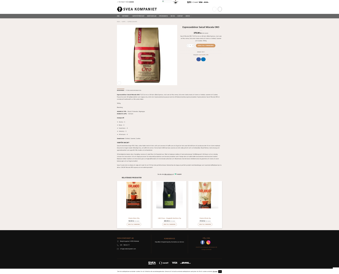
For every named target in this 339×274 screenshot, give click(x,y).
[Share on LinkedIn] (203, 59)
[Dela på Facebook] (198, 59)
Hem (118, 16)
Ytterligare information (133, 90)
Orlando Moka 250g (133, 218)
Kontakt (180, 16)
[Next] (222, 205)
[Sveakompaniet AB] (137, 9)
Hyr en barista (163, 16)
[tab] (120, 90)
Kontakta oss (175, 242)
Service (188, 16)
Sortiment (125, 16)
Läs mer (215, 271)
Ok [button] (220, 271)
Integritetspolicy (166, 242)
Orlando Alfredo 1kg (205, 218)
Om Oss (172, 16)
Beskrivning (120, 90)
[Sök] (193, 16)
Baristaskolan (151, 16)
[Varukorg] (220, 9)
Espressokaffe (132, 22)
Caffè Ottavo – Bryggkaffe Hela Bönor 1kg (169, 218)
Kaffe (124, 22)
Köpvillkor (158, 242)
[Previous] (117, 205)
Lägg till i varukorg (206, 45)
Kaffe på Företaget (139, 16)
